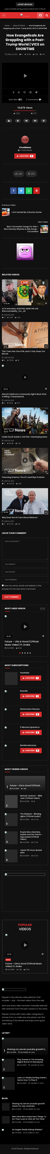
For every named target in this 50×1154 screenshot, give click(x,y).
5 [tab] (30, 653)
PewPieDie (24, 673)
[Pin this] (36, 190)
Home (7, 25)
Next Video (43, 222)
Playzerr (10, 648)
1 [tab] (20, 653)
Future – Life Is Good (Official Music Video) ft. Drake (22, 643)
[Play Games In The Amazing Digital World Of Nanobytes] (8, 1065)
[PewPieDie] (11, 678)
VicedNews (25, 147)
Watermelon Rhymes (30, 709)
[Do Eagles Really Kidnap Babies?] (6, 1133)
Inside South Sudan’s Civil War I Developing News (24, 437)
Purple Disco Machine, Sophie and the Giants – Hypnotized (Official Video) (31, 836)
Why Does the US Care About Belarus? (20, 517)
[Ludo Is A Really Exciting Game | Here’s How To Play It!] (8, 1083)
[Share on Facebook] (13, 190)
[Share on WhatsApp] (29, 190)
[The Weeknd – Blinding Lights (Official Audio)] (11, 819)
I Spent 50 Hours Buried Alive (31, 851)
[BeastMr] (11, 696)
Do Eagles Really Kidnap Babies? (27, 1129)
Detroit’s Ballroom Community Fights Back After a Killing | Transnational (24, 395)
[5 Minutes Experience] (11, 733)
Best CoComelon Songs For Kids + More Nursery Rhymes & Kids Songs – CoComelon (21, 229)
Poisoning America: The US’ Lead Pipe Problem (23, 477)
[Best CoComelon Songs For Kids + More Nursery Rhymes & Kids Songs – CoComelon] (44, 229)
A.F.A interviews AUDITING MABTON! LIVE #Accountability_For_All (20, 309)
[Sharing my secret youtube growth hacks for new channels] (25, 1046)
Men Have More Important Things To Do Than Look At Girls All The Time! (29, 1117)
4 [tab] (27, 653)
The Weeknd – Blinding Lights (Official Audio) (30, 815)
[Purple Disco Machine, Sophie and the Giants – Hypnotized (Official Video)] (11, 837)
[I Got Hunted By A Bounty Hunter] (6, 212)
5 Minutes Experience (29, 727)
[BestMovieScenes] (11, 751)
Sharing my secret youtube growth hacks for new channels (28, 1104)
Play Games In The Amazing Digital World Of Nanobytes (30, 1060)
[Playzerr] (25, 15)
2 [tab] (22, 653)
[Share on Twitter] (21, 190)
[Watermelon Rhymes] (11, 714)
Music (8, 960)
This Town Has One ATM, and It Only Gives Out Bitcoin (23, 352)
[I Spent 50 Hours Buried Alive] (11, 855)
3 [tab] (25, 653)
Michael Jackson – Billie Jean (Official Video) (31, 796)
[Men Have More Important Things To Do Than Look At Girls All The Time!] (6, 1120)
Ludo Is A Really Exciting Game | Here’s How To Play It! (25, 9)
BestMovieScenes (28, 745)
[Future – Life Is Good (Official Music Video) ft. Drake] (25, 783)
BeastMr (24, 691)
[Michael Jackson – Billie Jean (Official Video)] (11, 801)
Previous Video (9, 205)
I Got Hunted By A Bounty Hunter (27, 212)
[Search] (47, 15)
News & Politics (19, 25)
